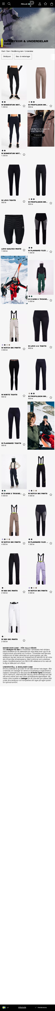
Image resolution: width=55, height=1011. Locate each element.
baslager (24, 678)
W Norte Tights (36, 673)
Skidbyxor (7, 56)
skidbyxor (10, 650)
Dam (8, 51)
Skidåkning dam (17, 51)
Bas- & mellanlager (23, 56)
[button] (3, 4)
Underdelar (29, 51)
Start (3, 51)
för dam (17, 650)
